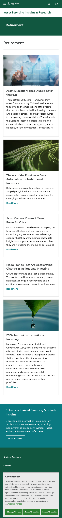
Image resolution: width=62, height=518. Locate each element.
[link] (12, 203)
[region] (31, 494)
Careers (7, 466)
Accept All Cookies (49, 512)
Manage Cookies (14, 512)
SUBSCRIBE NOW (15, 439)
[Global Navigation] (4, 4)
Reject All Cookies (32, 512)
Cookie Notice (15, 504)
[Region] (49, 4)
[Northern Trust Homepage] (13, 4)
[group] (31, 96)
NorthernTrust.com (12, 457)
